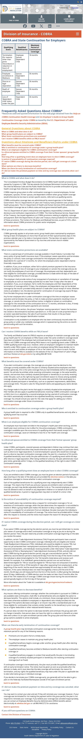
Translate (75, 8)
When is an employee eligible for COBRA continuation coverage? (29, 150)
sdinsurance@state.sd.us (68, 723)
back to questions (11, 226)
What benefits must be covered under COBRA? (21, 145)
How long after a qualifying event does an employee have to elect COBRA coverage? (38, 157)
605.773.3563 (15, 723)
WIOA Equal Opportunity (39, 727)
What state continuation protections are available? (24, 136)
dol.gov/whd (25, 354)
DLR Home (13, 727)
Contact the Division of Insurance (16, 714)
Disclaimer (35, 729)
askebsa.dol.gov (23, 703)
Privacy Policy (46, 729)
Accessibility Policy (56, 727)
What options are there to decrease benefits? (21, 166)
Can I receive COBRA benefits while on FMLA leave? (23, 139)
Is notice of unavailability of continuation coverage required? (28, 159)
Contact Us (70, 727)
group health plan (13, 629)
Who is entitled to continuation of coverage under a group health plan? (32, 147)
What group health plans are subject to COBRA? (22, 134)
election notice (57, 477)
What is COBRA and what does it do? (17, 132)
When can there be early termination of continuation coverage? (29, 168)
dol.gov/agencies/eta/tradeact (58, 582)
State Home (24, 727)
